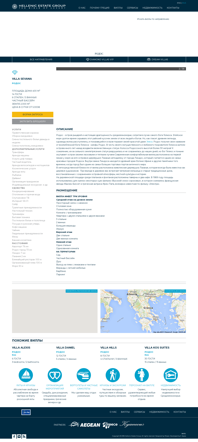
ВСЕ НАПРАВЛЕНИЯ (41, 59)
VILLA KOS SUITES (157, 347)
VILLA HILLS (108, 347)
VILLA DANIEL (65, 347)
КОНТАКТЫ (173, 8)
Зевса (149, 141)
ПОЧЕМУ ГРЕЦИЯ (99, 8)
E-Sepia (183, 436)
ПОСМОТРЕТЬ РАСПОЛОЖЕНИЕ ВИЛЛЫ (81, 291)
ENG (179, 3)
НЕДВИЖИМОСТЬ (152, 8)
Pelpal (166, 436)
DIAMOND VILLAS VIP (102, 59)
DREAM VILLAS (160, 59)
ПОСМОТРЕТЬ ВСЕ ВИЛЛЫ (175, 291)
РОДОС (16, 352)
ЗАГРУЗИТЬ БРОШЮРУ (33, 121)
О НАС (82, 8)
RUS (184, 3)
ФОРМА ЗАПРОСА (33, 114)
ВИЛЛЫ (118, 8)
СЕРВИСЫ (132, 8)
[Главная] (40, 5)
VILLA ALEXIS (21, 347)
